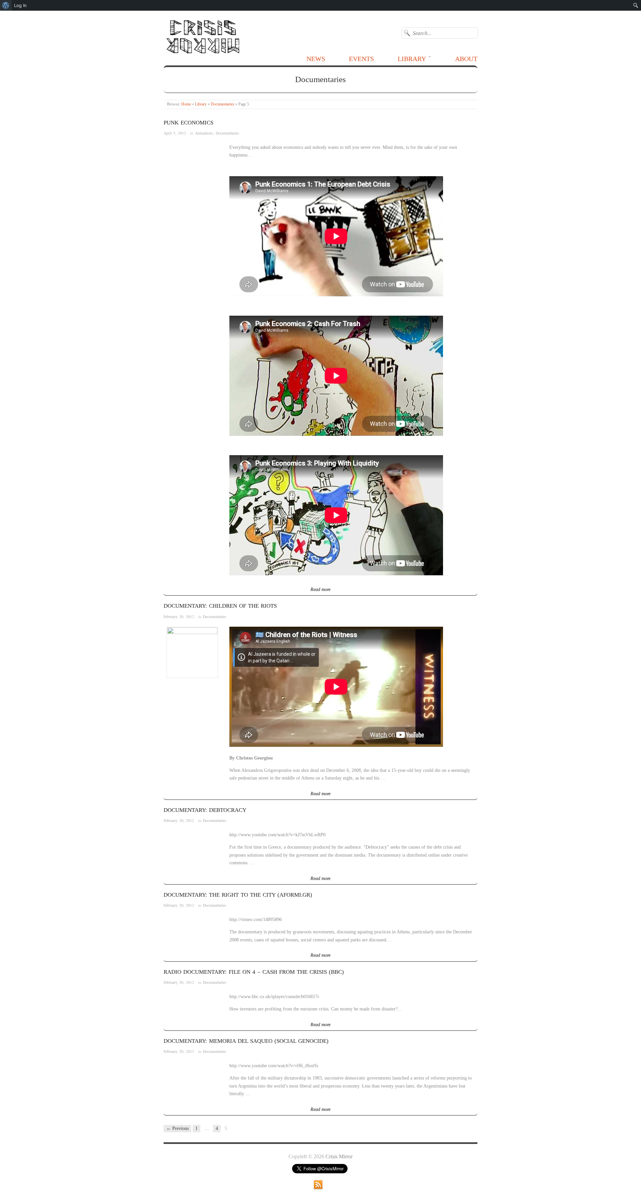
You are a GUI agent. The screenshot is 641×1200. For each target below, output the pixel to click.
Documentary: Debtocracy (205, 810)
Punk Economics (188, 122)
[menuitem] (6, 5)
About (466, 58)
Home (186, 104)
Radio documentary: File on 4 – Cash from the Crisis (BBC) (254, 972)
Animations (204, 132)
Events (361, 58)
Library (412, 58)
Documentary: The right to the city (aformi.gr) (238, 895)
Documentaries (222, 104)
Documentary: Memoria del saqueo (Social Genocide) (246, 1041)
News (315, 58)
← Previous (177, 1128)
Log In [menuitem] (20, 5)
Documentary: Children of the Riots (220, 606)
